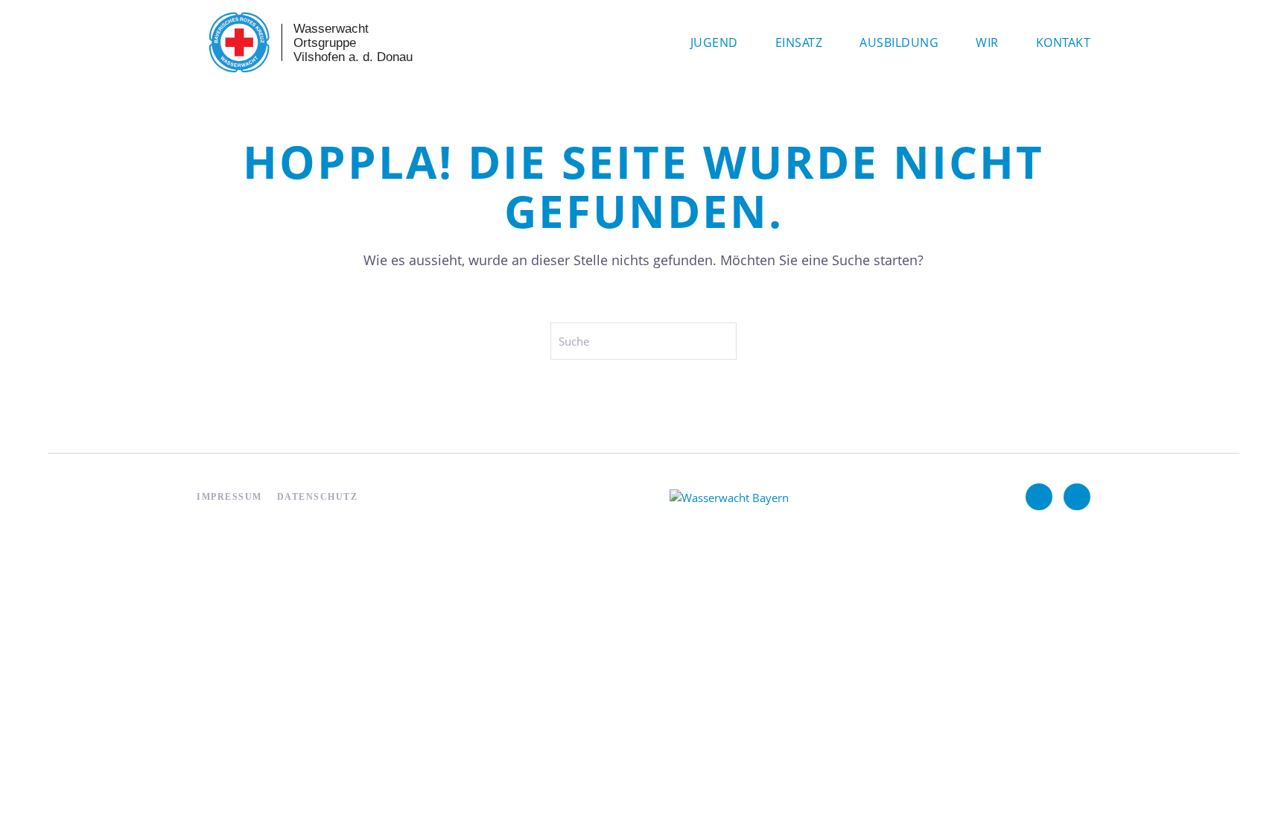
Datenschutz (317, 497)
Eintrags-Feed (231, 624)
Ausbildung (898, 42)
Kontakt (1063, 42)
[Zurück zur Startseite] (308, 42)
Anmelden (223, 600)
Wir (987, 42)
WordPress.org (235, 673)
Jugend (714, 42)
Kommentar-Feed (241, 648)
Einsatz (799, 42)
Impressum (229, 497)
